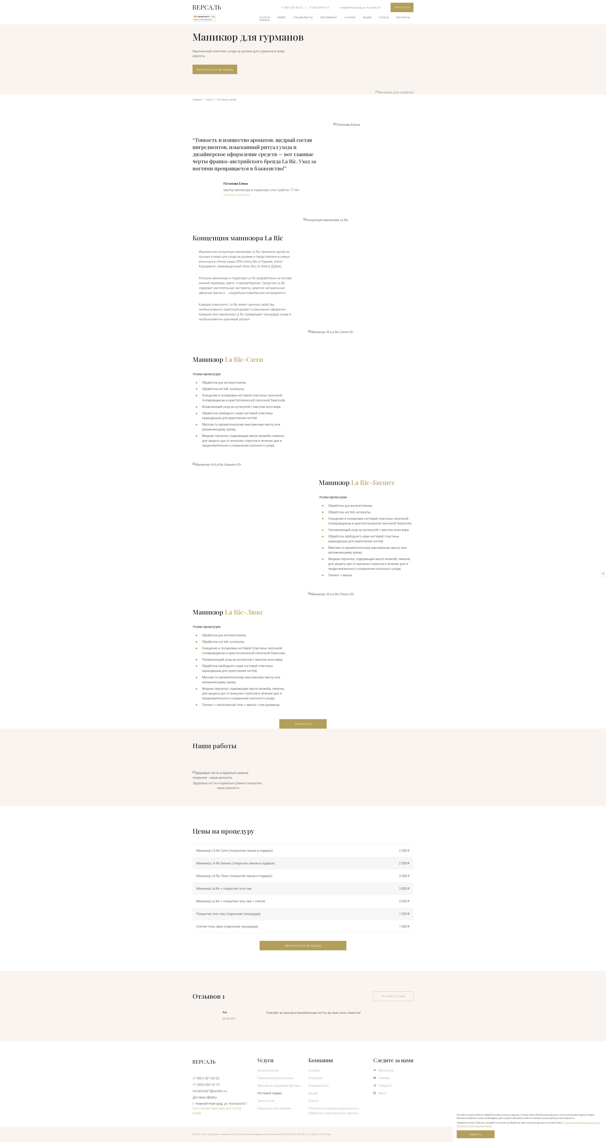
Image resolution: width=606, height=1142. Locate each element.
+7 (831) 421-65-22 (292, 7)
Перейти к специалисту (236, 194)
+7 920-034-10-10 (319, 7)
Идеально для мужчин (274, 1108)
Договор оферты (205, 1097)
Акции (313, 1093)
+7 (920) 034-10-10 (206, 1085)
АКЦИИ (367, 17)
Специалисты (318, 1085)
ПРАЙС (281, 17)
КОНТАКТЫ (403, 17)
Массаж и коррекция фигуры (279, 1085)
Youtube (383, 1078)
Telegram (384, 1085)
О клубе (314, 1070)
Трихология (266, 1101)
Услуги (209, 99)
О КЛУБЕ (350, 17)
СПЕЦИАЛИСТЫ (303, 17)
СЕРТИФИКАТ (328, 17)
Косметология (268, 1070)
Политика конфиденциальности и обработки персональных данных (333, 1110)
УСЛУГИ (264, 17)
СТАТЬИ (384, 17)
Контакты (315, 1078)
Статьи (313, 1101)
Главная (197, 99)
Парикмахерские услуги (275, 1078)
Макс (381, 1093)
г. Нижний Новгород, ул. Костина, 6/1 (360, 7)
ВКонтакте (385, 1070)
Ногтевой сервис (227, 99)
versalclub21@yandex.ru (210, 1091)
